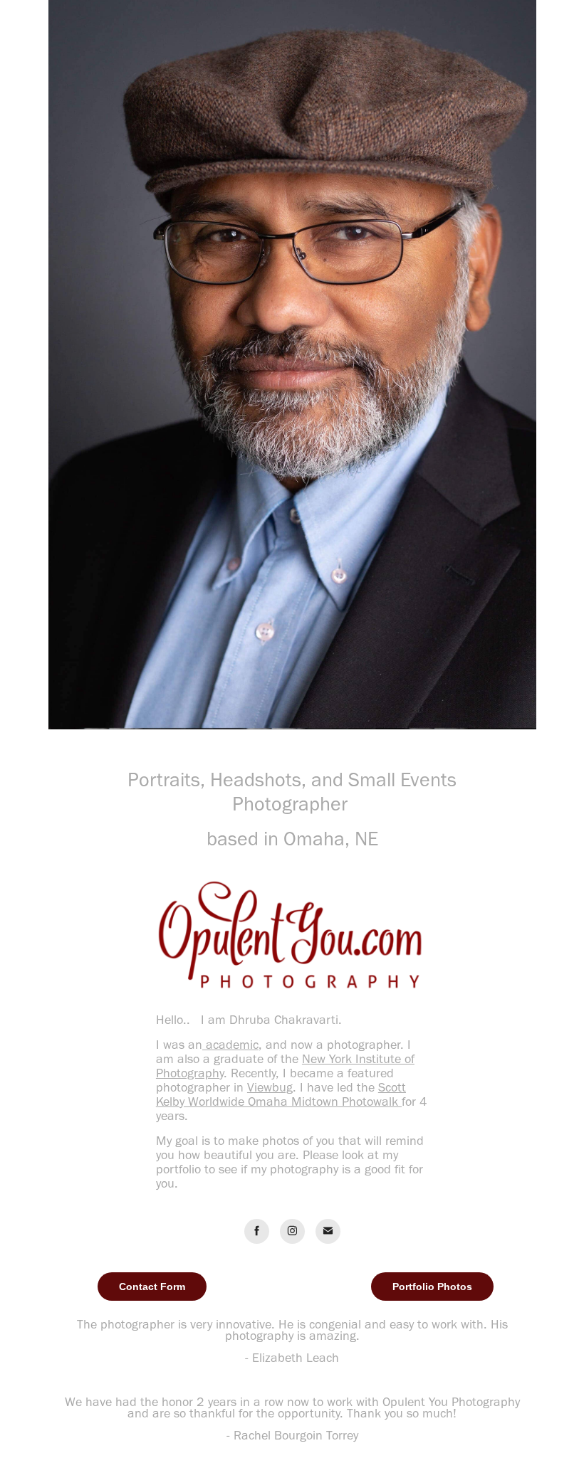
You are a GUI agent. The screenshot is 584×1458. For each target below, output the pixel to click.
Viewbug (270, 1087)
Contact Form (152, 1286)
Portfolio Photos (432, 1286)
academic (230, 1044)
